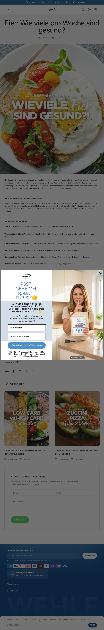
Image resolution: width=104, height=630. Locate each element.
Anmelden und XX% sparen (27, 345)
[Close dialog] (100, 273)
